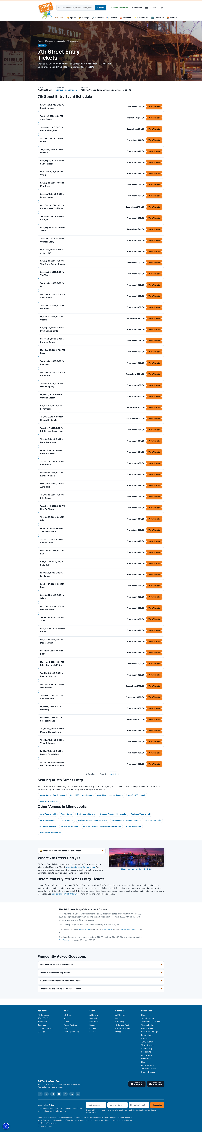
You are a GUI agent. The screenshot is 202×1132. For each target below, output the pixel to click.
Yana (42, 620)
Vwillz (43, 175)
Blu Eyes (44, 219)
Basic (42, 353)
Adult (66, 1018)
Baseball (93, 1018)
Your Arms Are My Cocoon (52, 264)
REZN (42, 654)
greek (43, 141)
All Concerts (43, 1015)
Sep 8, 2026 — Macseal (49, 801)
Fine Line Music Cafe (152, 820)
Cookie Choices (148, 1072)
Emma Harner (46, 197)
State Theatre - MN (48, 814)
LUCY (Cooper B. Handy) (52, 765)
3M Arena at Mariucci (49, 820)
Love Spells (45, 409)
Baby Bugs (45, 565)
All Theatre (120, 1015)
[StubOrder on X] (46, 1094)
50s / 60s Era (44, 1018)
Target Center (66, 814)
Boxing (92, 1025)
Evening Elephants (49, 331)
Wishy (43, 598)
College (84, 17)
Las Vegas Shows (71, 1032)
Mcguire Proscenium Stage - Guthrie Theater (102, 826)
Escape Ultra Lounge (69, 826)
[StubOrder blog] (78, 1094)
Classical (41, 1032)
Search (100, 7)
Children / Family (45, 1028)
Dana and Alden (48, 442)
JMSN (43, 230)
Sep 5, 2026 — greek (136, 795)
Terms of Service (148, 1068)
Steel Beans (46, 119)
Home (143, 1015)
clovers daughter (48, 130)
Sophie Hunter (47, 698)
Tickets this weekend (150, 1021)
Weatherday (46, 687)
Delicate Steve (47, 609)
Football (93, 1032)
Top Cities (157, 17)
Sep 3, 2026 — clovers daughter (110, 795)
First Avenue (67, 820)
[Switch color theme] (161, 7)
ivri (41, 286)
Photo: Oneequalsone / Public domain (189, 79)
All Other (67, 1015)
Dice (42, 587)
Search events (147, 1018)
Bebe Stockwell (47, 453)
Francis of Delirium (49, 754)
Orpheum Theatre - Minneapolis (112, 814)
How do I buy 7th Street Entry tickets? (57, 964)
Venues (171, 17)
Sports (71, 17)
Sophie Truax (46, 542)
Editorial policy (148, 1035)
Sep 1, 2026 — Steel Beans (81, 795)
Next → (113, 774)
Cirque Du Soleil (122, 1028)
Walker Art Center (133, 826)
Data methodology (149, 1032)
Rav (42, 554)
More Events (141, 17)
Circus (66, 1021)
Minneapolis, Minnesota (66, 90)
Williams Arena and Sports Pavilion (92, 820)
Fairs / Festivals (70, 1025)
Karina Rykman (47, 476)
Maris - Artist (46, 643)
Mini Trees (45, 186)
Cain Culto (45, 375)
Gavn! (43, 631)
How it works (147, 1028)
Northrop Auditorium (86, 814)
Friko (42, 520)
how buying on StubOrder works (66, 894)
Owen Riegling (47, 386)
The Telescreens (48, 531)
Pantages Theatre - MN (141, 814)
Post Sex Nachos (48, 676)
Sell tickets (146, 1052)
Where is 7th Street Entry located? (56, 972)
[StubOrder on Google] (65, 1094)
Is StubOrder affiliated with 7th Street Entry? (60, 981)
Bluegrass (42, 1025)
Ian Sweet (45, 576)
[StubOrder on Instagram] (52, 1094)
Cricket (92, 1028)
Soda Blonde (46, 297)
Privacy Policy (147, 1065)
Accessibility (146, 1048)
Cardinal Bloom (47, 398)
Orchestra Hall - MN (48, 826)
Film (65, 1028)
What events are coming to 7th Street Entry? (60, 989)
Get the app (146, 1055)
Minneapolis (60, 41)
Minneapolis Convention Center (125, 820)
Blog (143, 1062)
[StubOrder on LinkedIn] (71, 1094)
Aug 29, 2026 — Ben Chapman (52, 795)
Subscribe (157, 1105)
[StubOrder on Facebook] (40, 1094)
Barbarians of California (51, 208)
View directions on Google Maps (80, 867)
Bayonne (44, 364)
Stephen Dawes (47, 342)
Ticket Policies (147, 1045)
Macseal (44, 152)
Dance (118, 1032)
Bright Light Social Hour (51, 431)
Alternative (42, 1021)
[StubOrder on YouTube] (59, 1094)
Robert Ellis (45, 464)
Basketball (94, 1021)
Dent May (44, 709)
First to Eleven (47, 509)
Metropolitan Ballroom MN (50, 833)
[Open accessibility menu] (6, 1126)
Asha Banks (45, 487)
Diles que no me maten (51, 665)
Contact (144, 1038)
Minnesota (49, 41)
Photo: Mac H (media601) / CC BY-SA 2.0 (136, 869)
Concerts (98, 17)
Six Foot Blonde (47, 721)
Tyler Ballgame (47, 743)
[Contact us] (154, 7)
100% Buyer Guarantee (46, 1123)
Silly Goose (45, 498)
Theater (111, 17)
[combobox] (81, 8)
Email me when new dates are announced (62, 851)
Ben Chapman (47, 108)
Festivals (125, 17)
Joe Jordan (45, 253)
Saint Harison (46, 164)
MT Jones (44, 308)
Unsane (43, 320)
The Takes (45, 275)
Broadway (119, 1021)
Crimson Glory (47, 242)
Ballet (117, 1018)
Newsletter (146, 1058)
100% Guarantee (120, 7)
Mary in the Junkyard (50, 732)
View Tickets (154, 107)
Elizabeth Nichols (48, 420)
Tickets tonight (148, 1025)
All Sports (93, 1015)
